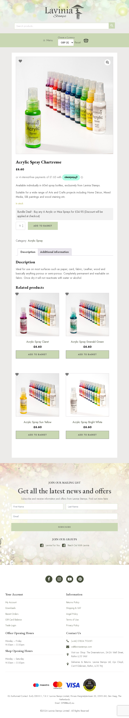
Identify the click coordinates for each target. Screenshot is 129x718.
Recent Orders (11, 614)
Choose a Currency (66, 37)
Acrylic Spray (35, 241)
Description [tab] (27, 252)
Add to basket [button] (37, 354)
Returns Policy (72, 602)
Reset (78, 42)
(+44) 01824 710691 (81, 641)
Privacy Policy (72, 625)
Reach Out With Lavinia (78, 545)
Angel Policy (72, 614)
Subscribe (64, 527)
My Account (10, 602)
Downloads (10, 608)
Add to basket (42, 225)
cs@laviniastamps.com (81, 646)
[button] (107, 62)
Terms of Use (72, 619)
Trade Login (10, 625)
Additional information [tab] (54, 252)
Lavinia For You (53, 545)
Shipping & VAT (73, 608)
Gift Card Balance (13, 619)
